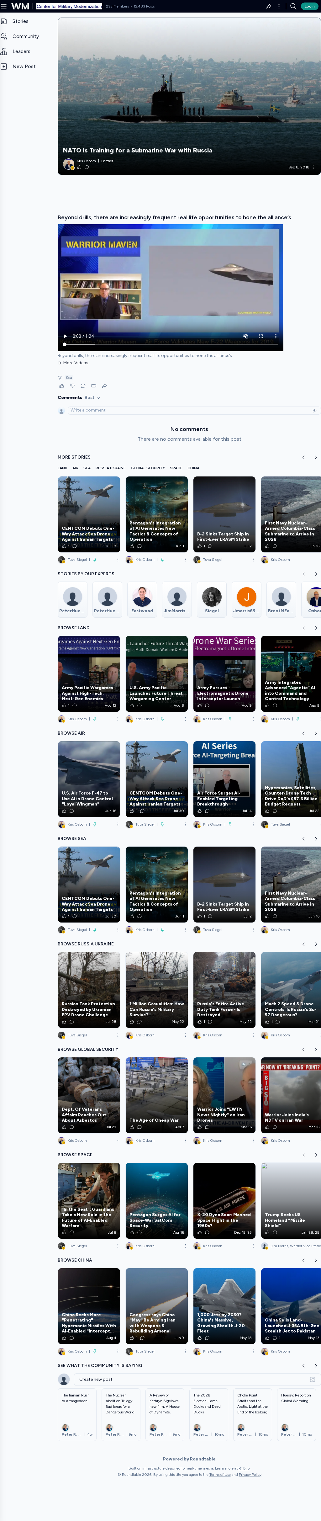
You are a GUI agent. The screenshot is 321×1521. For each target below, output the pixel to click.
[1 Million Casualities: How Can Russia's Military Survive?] (157, 990)
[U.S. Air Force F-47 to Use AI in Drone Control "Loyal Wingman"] (89, 779)
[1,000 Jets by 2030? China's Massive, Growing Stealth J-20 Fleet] (224, 1306)
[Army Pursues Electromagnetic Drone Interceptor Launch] (224, 674)
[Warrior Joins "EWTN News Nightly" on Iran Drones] (224, 1095)
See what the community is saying (100, 1365)
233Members (117, 6)
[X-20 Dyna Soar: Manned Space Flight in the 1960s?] (224, 1201)
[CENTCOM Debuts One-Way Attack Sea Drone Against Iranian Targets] (89, 514)
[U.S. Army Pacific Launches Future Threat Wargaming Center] (157, 674)
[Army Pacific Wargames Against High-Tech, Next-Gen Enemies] (89, 674)
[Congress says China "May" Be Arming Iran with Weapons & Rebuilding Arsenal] (157, 1306)
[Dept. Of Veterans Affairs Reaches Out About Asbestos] (89, 1095)
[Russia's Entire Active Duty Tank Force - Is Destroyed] (224, 990)
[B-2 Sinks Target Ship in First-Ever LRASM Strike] (224, 514)
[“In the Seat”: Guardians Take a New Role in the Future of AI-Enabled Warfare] (89, 1201)
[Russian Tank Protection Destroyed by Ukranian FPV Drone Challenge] (89, 990)
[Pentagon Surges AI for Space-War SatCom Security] (157, 1201)
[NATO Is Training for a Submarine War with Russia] (189, 96)
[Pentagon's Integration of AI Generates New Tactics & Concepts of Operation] (157, 514)
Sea (69, 377)
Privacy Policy (250, 1474)
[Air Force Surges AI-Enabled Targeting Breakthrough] (224, 779)
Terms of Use (220, 1474)
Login (310, 6)
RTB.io (244, 1468)
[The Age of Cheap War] (157, 1095)
